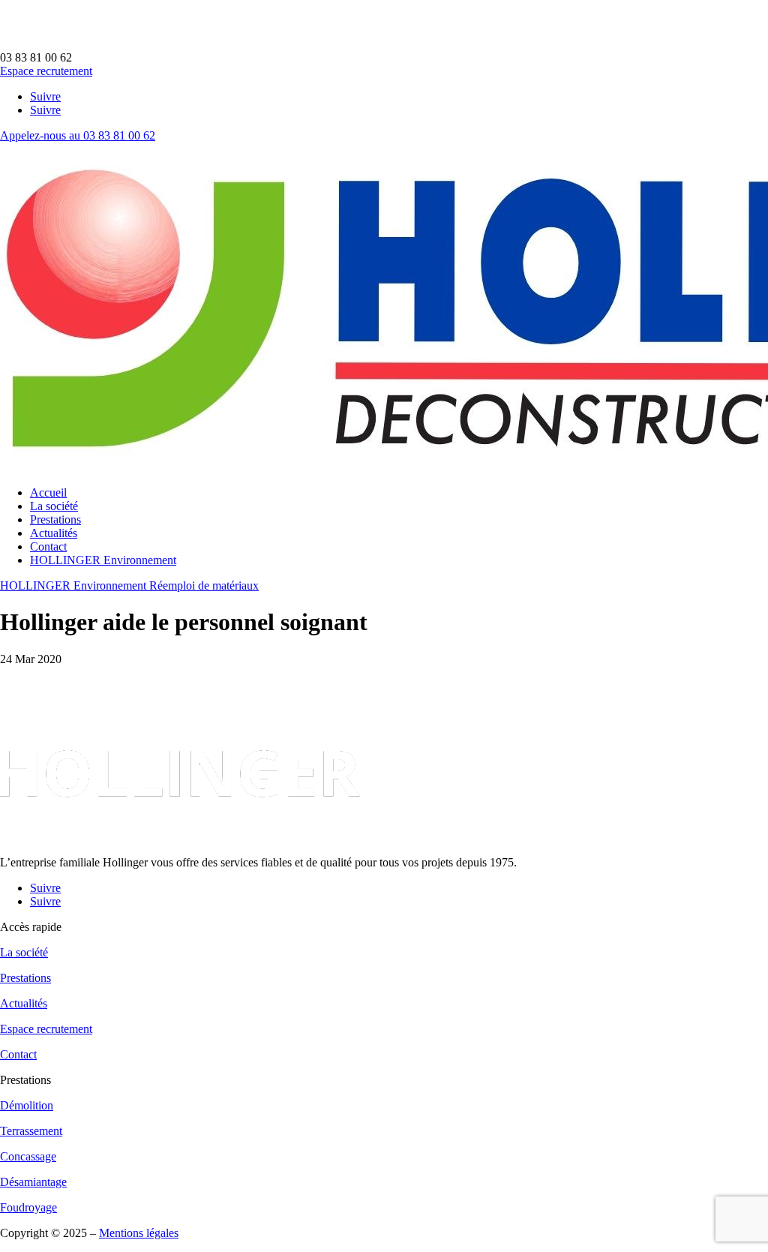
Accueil (48, 492)
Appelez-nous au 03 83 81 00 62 (77, 135)
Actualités (53, 533)
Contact (48, 546)
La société (54, 506)
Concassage (28, 1156)
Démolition (26, 1105)
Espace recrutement (46, 71)
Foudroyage (28, 1207)
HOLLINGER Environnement (103, 560)
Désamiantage (33, 1181)
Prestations (55, 519)
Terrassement (31, 1130)
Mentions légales (138, 1232)
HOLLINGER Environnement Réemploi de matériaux (129, 585)
